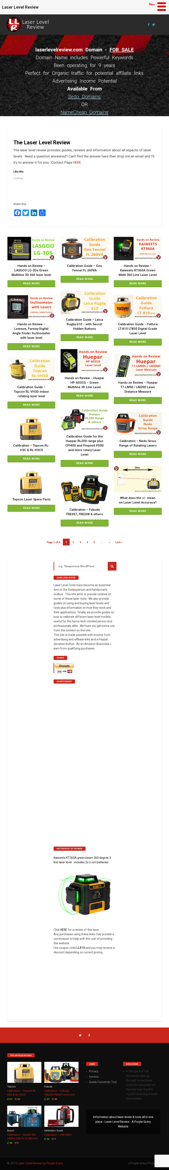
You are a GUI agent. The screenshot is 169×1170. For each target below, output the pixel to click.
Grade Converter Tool (103, 1082)
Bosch (10, 1130)
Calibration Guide (53, 1130)
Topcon (11, 1086)
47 (47, 1099)
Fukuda (48, 1086)
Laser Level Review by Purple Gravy (40, 1163)
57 (10, 1099)
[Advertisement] (84, 750)
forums (94, 1076)
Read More (31, 283)
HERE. (78, 162)
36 (18, 1099)
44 (10, 1143)
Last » (118, 542)
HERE (63, 929)
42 (47, 1139)
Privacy (94, 1071)
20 (55, 1099)
